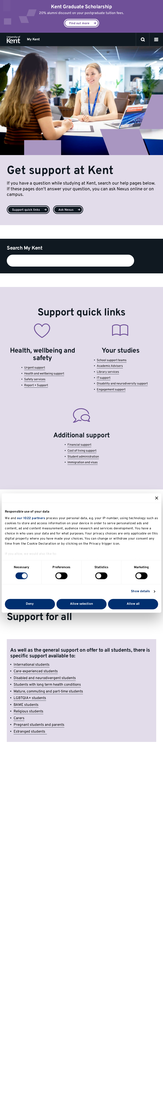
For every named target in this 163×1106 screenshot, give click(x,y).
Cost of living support (81, 451)
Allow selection (81, 604)
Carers (19, 718)
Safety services (34, 379)
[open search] (143, 39)
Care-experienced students (36, 671)
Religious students (28, 711)
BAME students (26, 705)
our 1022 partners (31, 518)
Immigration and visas (82, 462)
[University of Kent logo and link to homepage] (13, 39)
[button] (156, 39)
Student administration (83, 457)
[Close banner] (156, 497)
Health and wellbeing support (44, 374)
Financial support (79, 445)
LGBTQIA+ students (30, 698)
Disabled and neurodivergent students (45, 678)
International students (31, 664)
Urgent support (34, 368)
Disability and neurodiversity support (122, 384)
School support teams (111, 360)
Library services (108, 372)
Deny (30, 604)
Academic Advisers (110, 366)
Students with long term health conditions (47, 684)
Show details (140, 591)
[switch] (61, 575)
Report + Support (36, 385)
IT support (103, 378)
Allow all (133, 604)
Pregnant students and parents (39, 725)
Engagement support (111, 390)
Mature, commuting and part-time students (48, 691)
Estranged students (30, 731)
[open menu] (156, 39)
